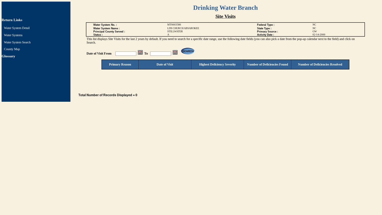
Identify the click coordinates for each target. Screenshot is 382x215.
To (146, 53)
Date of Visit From (99, 53)
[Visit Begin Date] (140, 53)
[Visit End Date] (175, 53)
